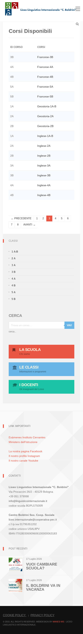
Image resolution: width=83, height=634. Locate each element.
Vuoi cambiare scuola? (41, 566)
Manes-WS (58, 621)
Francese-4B (45, 76)
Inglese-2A (43, 145)
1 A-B (15, 251)
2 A (13, 258)
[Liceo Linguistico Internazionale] (41, 8)
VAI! (69, 325)
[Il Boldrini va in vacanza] (15, 585)
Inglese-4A (43, 185)
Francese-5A (45, 86)
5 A (13, 292)
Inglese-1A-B (45, 135)
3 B (13, 271)
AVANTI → (29, 224)
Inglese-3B (43, 175)
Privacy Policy (42, 615)
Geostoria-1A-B (46, 106)
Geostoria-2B (45, 126)
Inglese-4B (43, 195)
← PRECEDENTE (21, 218)
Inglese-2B (43, 155)
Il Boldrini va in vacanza (43, 587)
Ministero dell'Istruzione (23, 442)
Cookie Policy (14, 615)
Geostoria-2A (45, 116)
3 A (13, 265)
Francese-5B (45, 96)
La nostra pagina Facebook (25, 451)
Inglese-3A (43, 165)
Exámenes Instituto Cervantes (27, 437)
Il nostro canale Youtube (23, 460)
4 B (13, 285)
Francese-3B (45, 57)
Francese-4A (45, 66)
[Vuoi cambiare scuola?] (15, 564)
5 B (13, 299)
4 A (13, 278)
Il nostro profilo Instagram (24, 455)
